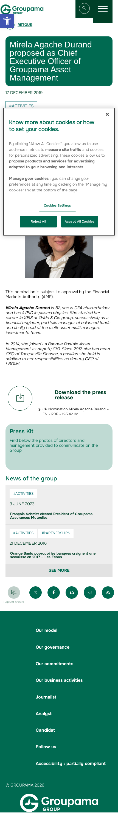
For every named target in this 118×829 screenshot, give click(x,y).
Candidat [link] (45, 730)
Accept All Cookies (80, 221)
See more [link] (59, 570)
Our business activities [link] (59, 680)
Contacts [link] (63, 826)
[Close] (107, 114)
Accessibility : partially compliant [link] (71, 763)
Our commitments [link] (54, 664)
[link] (7, 21)
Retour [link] (25, 24)
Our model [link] (46, 630)
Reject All (38, 221)
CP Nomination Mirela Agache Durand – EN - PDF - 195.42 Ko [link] (76, 411)
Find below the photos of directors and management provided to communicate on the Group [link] (54, 445)
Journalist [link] (46, 697)
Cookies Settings (57, 205)
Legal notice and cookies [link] (62, 821)
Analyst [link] (44, 713)
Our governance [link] (52, 647)
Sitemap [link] (29, 821)
